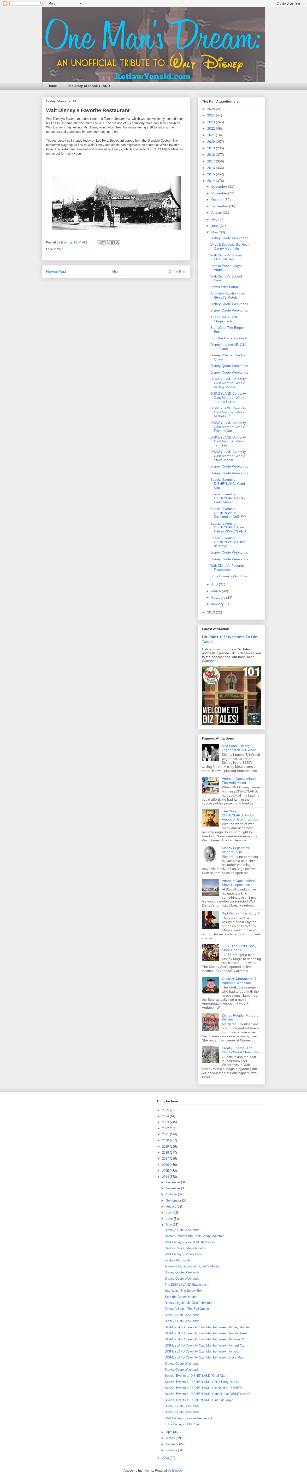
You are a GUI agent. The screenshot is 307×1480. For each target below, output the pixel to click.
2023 (211, 122)
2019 (211, 148)
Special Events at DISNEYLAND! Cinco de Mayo (228, 542)
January (217, 604)
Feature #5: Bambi (224, 287)
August (217, 212)
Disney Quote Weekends (229, 238)
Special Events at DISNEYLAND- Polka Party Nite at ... (228, 498)
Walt (60, 249)
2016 (211, 168)
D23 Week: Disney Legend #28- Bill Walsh (239, 748)
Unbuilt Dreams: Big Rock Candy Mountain (229, 246)
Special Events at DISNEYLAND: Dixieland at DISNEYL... (230, 513)
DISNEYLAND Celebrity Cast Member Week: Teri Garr (228, 441)
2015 (211, 174)
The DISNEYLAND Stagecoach (224, 319)
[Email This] (99, 242)
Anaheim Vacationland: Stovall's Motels (227, 295)
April (215, 584)
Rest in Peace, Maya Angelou (226, 268)
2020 (211, 142)
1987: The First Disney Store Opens (239, 948)
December (219, 186)
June (215, 226)
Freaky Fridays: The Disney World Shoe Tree (240, 1050)
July (214, 219)
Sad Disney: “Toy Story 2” (241, 913)
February (218, 597)
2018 (211, 154)
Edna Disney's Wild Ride (228, 576)
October (217, 200)
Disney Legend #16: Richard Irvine (237, 850)
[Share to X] (108, 242)
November (219, 193)
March (216, 591)
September (220, 206)
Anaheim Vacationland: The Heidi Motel (239, 781)
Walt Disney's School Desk (183, 1254)
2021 (211, 135)
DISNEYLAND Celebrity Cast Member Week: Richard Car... (228, 427)
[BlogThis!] (103, 242)
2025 (211, 109)
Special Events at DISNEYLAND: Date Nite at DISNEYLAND (228, 527)
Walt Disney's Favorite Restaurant (227, 568)
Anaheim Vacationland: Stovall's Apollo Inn (239, 883)
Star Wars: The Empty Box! (184, 1290)
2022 (211, 128)
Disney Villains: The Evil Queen (187, 1309)
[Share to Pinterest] (117, 242)
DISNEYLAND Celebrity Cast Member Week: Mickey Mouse (228, 383)
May (215, 232)
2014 (211, 181)
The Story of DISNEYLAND (88, 86)
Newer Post (56, 272)
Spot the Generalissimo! (228, 338)
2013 (211, 612)
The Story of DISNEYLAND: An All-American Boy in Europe (240, 815)
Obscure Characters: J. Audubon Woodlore (239, 981)
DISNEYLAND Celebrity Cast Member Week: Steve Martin (228, 456)
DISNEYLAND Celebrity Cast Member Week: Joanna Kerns (228, 398)
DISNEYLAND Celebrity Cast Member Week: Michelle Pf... (228, 412)
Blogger (177, 1470)
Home (52, 86)
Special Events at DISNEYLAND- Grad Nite (227, 484)
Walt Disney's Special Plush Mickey (226, 257)
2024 (211, 115)
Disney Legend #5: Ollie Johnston (188, 1303)
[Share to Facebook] (113, 242)
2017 (211, 161)
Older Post (178, 272)
